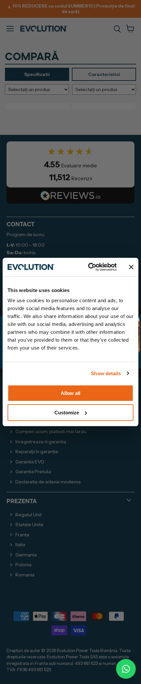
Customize (66, 412)
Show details (106, 373)
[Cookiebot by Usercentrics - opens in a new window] (89, 267)
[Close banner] (131, 267)
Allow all (70, 393)
